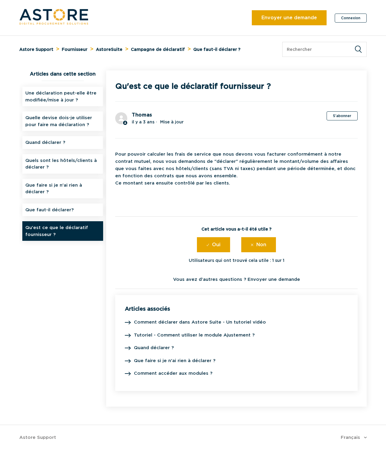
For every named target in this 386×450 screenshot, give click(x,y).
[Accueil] (53, 23)
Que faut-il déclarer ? (216, 49)
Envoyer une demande (289, 17)
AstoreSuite (109, 49)
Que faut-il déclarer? (49, 210)
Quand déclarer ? (45, 142)
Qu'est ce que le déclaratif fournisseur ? (56, 231)
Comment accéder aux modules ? (173, 373)
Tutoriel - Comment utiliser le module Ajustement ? (194, 335)
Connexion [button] (350, 18)
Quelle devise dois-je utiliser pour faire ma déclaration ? (58, 121)
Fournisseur (74, 49)
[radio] (213, 244)
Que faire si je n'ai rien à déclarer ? (53, 188)
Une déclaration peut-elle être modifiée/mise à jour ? (60, 96)
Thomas (142, 115)
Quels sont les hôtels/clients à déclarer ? (61, 164)
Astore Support (36, 49)
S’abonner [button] (342, 115)
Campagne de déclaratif (158, 49)
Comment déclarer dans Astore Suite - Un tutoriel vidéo (200, 322)
